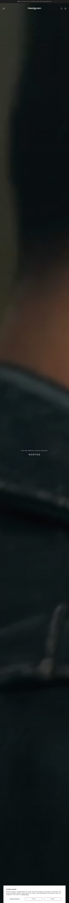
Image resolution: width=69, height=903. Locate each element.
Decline (52, 898)
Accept (33, 898)
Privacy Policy (25, 894)
